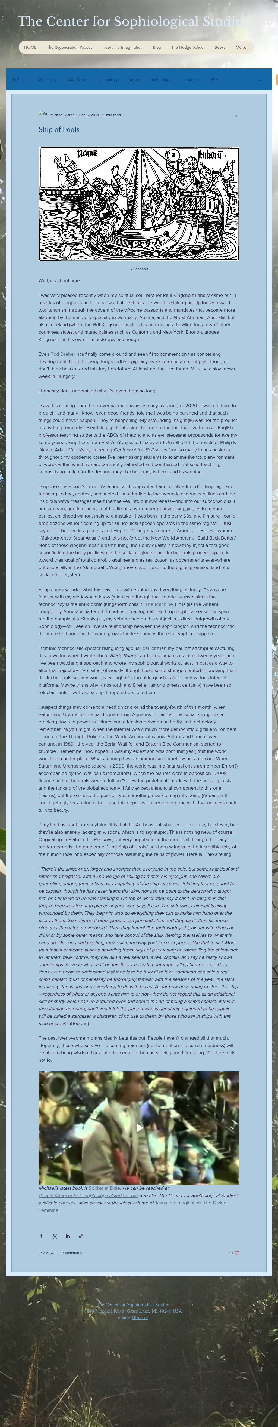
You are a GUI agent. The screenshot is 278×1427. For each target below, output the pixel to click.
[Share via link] (81, 1236)
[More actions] (236, 115)
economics (190, 79)
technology (160, 79)
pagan (134, 79)
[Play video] (139, 1128)
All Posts (19, 79)
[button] (259, 80)
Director (140, 1317)
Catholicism (77, 79)
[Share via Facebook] (41, 1236)
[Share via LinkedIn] (67, 1236)
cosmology (108, 79)
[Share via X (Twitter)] (54, 1236)
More (215, 79)
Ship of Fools (59, 129)
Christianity (46, 79)
